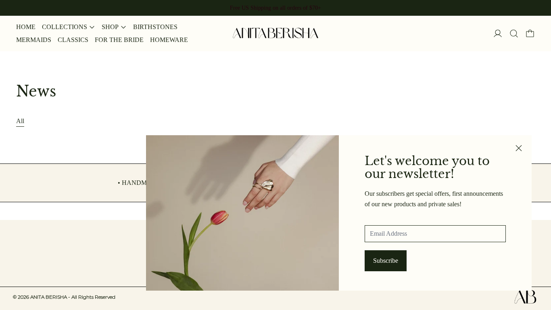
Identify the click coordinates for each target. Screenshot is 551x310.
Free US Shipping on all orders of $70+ (275, 7)
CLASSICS (73, 39)
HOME (25, 26)
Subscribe (385, 260)
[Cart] (530, 33)
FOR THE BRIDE (119, 39)
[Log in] (498, 33)
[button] (514, 33)
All (20, 120)
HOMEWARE (169, 39)
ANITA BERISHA (72, 297)
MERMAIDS (33, 39)
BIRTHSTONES (155, 26)
